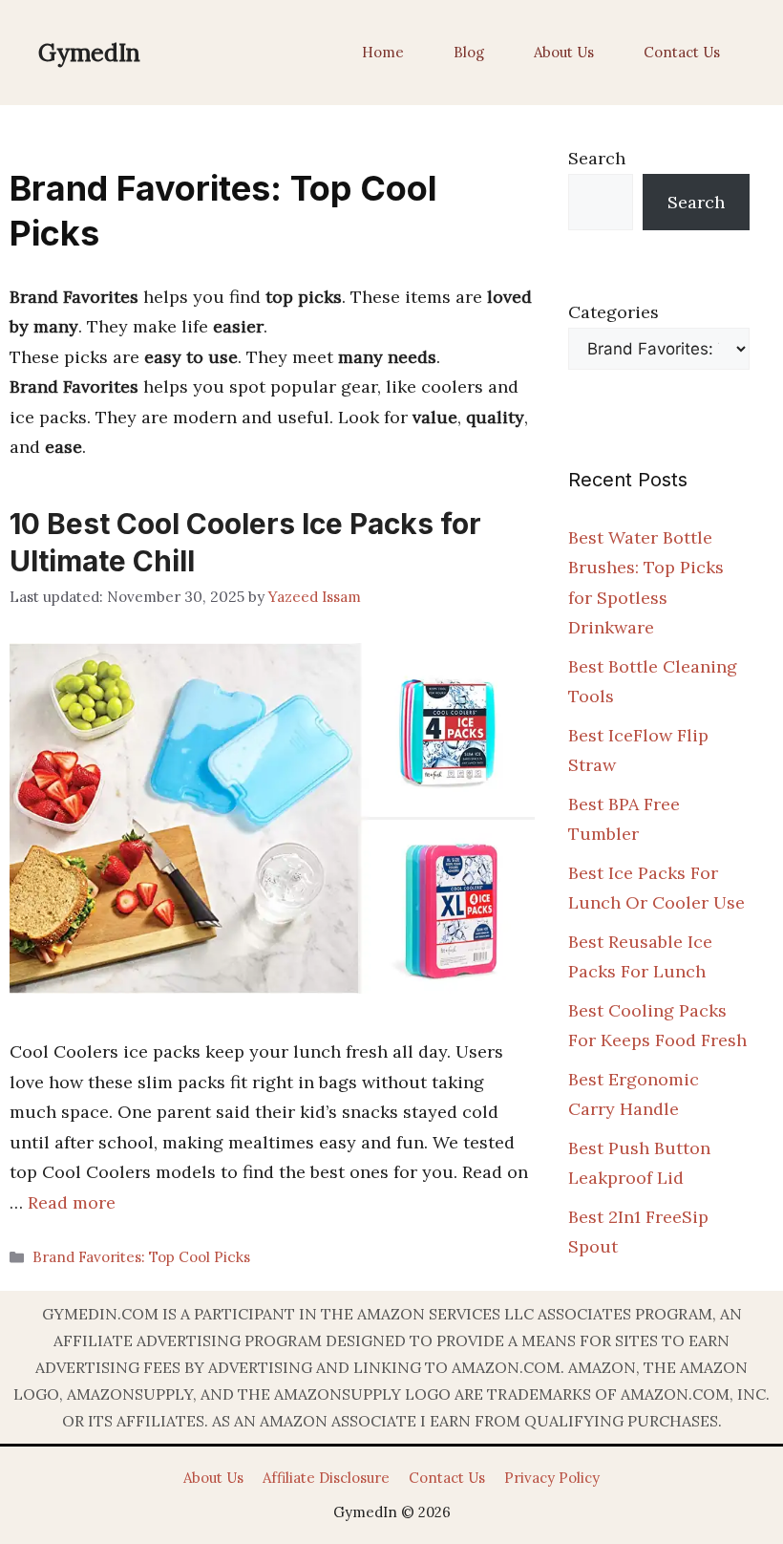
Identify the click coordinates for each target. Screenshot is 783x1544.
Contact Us (682, 52)
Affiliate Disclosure (326, 1478)
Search (596, 158)
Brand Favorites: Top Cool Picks (141, 1257)
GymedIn (89, 52)
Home (383, 52)
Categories (613, 312)
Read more (72, 1202)
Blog (469, 52)
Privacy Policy (552, 1478)
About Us (564, 52)
